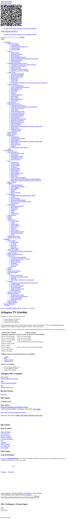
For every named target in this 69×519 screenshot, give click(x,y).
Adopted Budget (15, 45)
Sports (12, 234)
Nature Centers (15, 230)
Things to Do (10, 219)
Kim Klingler (14, 96)
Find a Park (14, 227)
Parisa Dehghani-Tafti (16, 99)
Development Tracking (17, 156)
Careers (9, 51)
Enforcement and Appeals (17, 186)
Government (8, 308)
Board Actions (14, 78)
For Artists (13, 243)
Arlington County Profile (17, 153)
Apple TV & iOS (8, 360)
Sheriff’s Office (15, 128)
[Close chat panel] (2, 508)
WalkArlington (15, 213)
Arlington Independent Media (8, 383)
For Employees (5, 446)
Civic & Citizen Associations (18, 257)
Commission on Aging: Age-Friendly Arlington (23, 64)
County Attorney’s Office (17, 108)
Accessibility (5, 448)
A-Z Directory (5, 433)
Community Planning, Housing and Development (24, 106)
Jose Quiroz (14, 91)
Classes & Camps (12, 252)
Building (9, 183)
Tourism (9, 218)
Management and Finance (17, 122)
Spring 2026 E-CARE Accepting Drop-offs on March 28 (26, 180)
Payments (10, 281)
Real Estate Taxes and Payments (19, 277)
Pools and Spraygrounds (17, 231)
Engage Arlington (12, 132)
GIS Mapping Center (16, 158)
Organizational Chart (16, 88)
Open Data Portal (15, 159)
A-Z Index (7, 305)
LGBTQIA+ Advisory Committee (20, 70)
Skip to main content (6, 3)
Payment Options (15, 284)
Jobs (2, 441)
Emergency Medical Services (18, 119)
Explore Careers (15, 52)
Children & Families (12, 249)
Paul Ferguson (14, 100)
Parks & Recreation (16, 123)
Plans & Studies (11, 182)
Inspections (14, 189)
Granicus (29, 494)
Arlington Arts (14, 242)
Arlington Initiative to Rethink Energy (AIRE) (23, 195)
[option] (36, 28)
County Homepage (6, 493)
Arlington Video (15, 164)
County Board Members (17, 75)
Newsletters (14, 167)
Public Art (13, 246)
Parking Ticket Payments (17, 289)
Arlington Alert (15, 137)
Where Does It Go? (16, 299)
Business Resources (9, 304)
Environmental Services (17, 116)
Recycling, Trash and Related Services (21, 201)
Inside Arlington (15, 174)
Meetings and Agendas (17, 76)
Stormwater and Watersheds (18, 200)
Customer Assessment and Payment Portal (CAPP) (24, 283)
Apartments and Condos (17, 295)
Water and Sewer (15, 290)
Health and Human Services (14, 254)
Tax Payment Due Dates (17, 286)
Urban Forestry (15, 203)
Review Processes (15, 192)
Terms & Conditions (17, 493)
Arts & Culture (15, 221)
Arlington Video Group (7, 387)
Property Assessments (16, 275)
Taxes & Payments (16, 287)
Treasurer (13, 93)
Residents (6, 239)
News (9, 161)
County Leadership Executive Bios (20, 87)
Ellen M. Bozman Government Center (14, 407)
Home (2, 308)
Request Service (6, 435)
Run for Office (15, 264)
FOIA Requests (5, 444)
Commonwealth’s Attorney (18, 138)
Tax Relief (13, 278)
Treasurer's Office (15, 131)
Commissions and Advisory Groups (16, 63)
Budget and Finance (12, 43)
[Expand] (11, 42)
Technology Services (16, 129)
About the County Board (17, 73)
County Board (11, 72)
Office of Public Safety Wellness (19, 147)
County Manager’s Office (17, 111)
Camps (12, 222)
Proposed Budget (15, 49)
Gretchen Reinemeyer (16, 94)
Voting (9, 149)
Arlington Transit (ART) (17, 206)
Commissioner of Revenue (18, 105)
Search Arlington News (17, 173)
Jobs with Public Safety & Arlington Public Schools (24, 58)
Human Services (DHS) (17, 120)
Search (2, 37)
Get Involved (14, 79)
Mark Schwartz (15, 97)
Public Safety (10, 135)
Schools (9, 216)
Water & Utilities (11, 301)
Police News (14, 176)
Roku (5, 358)
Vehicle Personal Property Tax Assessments (22, 280)
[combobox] (9, 31)
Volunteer (13, 146)
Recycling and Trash (12, 293)
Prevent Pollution (15, 198)
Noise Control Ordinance (14, 270)
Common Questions (7, 439)
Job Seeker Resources (16, 54)
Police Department (16, 125)
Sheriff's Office (15, 143)
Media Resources (15, 170)
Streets (12, 212)
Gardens (13, 197)
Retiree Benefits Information (18, 57)
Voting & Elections (12, 302)
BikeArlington (14, 207)
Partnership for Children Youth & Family (21, 251)
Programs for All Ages (17, 233)
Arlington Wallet (15, 48)
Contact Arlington (37, 493)
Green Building (15, 188)
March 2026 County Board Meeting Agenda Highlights (25, 179)
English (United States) (20, 28)
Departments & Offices (13, 103)
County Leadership (12, 84)
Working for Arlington (17, 60)
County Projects (11, 102)
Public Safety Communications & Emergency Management (26, 126)
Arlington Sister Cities (13, 236)
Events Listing (14, 171)
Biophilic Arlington (16, 67)
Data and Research (12, 152)
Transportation (11, 204)
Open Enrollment (15, 61)
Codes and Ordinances (17, 185)
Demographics (15, 155)
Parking (13, 210)
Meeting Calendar (12, 134)
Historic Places (15, 248)
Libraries (13, 228)
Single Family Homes (16, 298)
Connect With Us (15, 165)
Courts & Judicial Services (18, 113)
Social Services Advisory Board (19, 69)
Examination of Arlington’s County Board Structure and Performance (29, 82)
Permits (13, 191)
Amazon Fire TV (8, 361)
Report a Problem (6, 437)
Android (6, 357)
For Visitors (14, 245)
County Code (14, 81)
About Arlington (8, 150)
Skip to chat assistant (6, 1)
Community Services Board (18, 66)
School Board (14, 90)
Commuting (14, 209)
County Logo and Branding (18, 177)
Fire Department (15, 117)
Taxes (9, 274)
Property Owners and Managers (19, 296)
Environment (10, 194)
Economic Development (17, 114)
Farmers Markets (15, 225)
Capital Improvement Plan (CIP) (19, 46)
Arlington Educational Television (9, 378)
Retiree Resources (15, 55)
